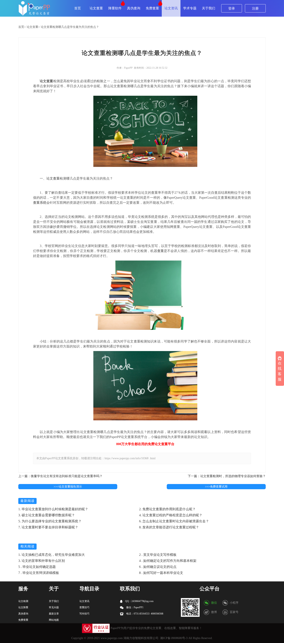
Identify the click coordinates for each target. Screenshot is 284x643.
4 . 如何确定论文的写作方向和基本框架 (167, 560)
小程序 (234, 602)
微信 (214, 602)
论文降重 (23, 607)
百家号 (234, 612)
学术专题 (189, 8)
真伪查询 (133, 8)
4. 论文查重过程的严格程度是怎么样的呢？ (170, 515)
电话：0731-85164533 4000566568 (144, 613)
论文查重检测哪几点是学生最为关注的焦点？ (70, 27)
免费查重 (152, 8)
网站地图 (54, 619)
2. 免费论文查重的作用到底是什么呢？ (167, 509)
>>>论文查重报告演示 (68, 486)
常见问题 (54, 607)
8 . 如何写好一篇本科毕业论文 (161, 573)
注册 (255, 8)
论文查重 (96, 8)
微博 (214, 612)
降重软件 (115, 8)
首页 (77, 8)
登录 (231, 8)
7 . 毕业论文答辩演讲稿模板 (38, 573)
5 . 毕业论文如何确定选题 (37, 567)
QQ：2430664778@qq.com (139, 601)
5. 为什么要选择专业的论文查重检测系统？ (49, 521)
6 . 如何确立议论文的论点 (158, 567)
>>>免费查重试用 (216, 486)
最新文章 (54, 613)
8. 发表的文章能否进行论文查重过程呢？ (169, 527)
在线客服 (280, 371)
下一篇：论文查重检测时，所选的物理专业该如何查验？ (227, 476)
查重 (160, 251)
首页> (22, 27)
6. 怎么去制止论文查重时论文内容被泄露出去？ (174, 521)
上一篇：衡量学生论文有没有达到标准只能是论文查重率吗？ (60, 476)
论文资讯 (171, 8)
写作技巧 (84, 613)
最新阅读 (27, 501)
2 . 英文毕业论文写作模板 (158, 554)
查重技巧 (84, 607)
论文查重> (33, 27)
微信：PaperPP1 (134, 607)
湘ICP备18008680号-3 (174, 638)
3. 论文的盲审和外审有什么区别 (41, 560)
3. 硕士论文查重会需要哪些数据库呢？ (46, 515)
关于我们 (208, 8)
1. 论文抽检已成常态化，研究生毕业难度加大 (51, 554)
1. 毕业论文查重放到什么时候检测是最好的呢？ (53, 509)
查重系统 (39, 202)
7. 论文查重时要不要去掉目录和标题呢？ (48, 527)
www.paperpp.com (112, 638)
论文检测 (23, 601)
